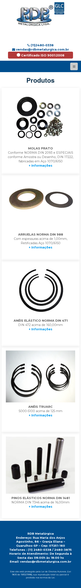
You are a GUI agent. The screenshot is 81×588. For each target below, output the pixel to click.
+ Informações (40, 166)
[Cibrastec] (40, 14)
